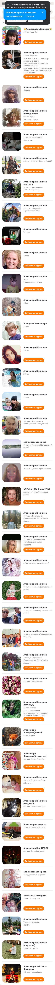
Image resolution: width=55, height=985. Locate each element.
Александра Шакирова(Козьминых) (34, 754)
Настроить (35, 19)
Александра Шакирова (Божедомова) (35, 112)
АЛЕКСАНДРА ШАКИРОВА (36, 489)
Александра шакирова (34, 824)
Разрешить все (16, 19)
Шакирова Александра (35, 323)
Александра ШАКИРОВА (35, 848)
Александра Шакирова (35, 52)
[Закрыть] (42, 12)
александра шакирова (34, 442)
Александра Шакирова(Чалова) (33, 731)
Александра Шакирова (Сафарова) (35, 944)
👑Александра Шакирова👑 (37, 29)
